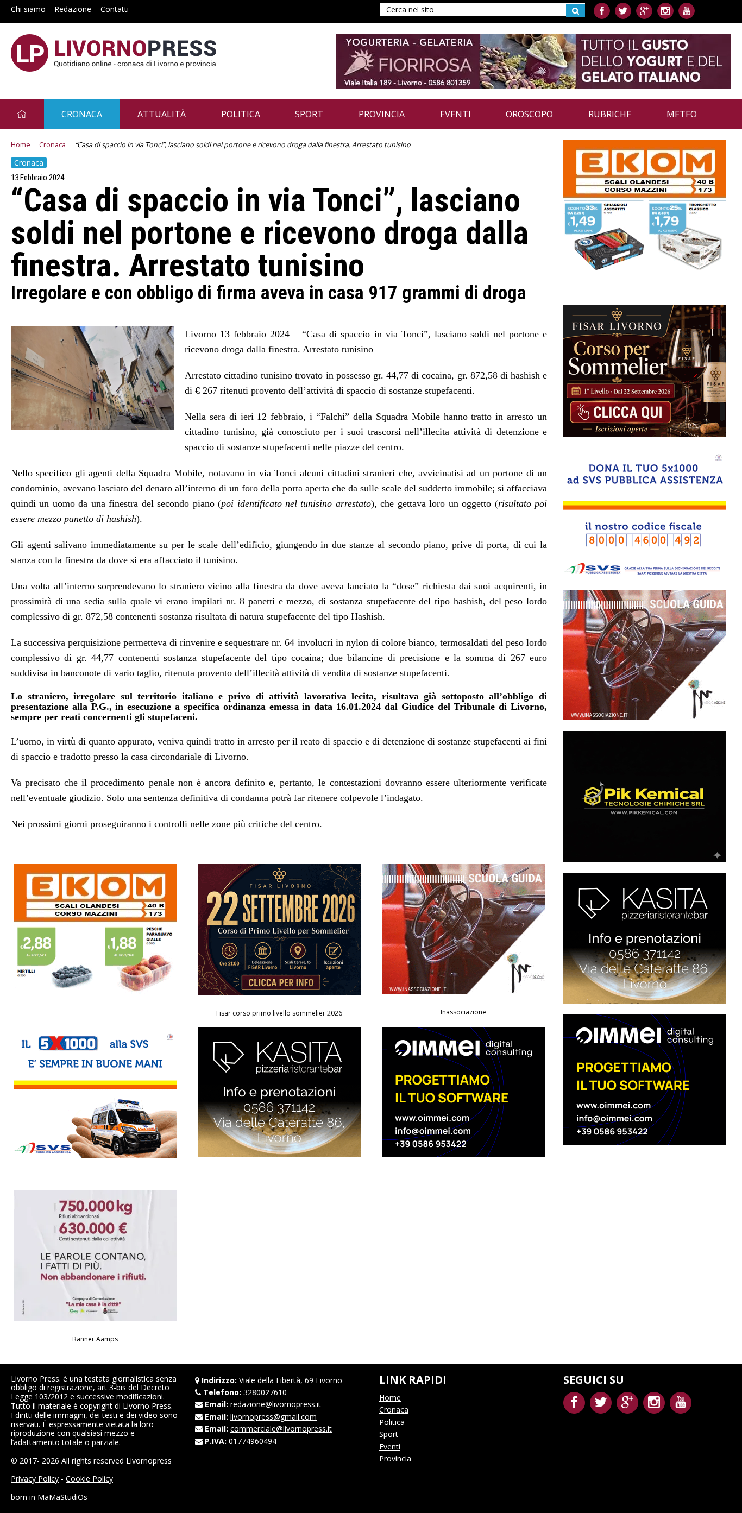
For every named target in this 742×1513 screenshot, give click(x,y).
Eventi (455, 114)
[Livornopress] (113, 53)
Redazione (72, 9)
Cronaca (81, 114)
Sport (309, 114)
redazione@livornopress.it (275, 1404)
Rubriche (609, 114)
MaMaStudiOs (62, 1497)
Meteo (681, 114)
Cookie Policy (89, 1478)
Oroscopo (529, 114)
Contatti (114, 9)
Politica (240, 114)
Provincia (382, 114)
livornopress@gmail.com (273, 1416)
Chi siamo (28, 9)
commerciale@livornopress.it (281, 1428)
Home (20, 144)
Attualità (161, 114)
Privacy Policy (35, 1478)
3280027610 (265, 1392)
